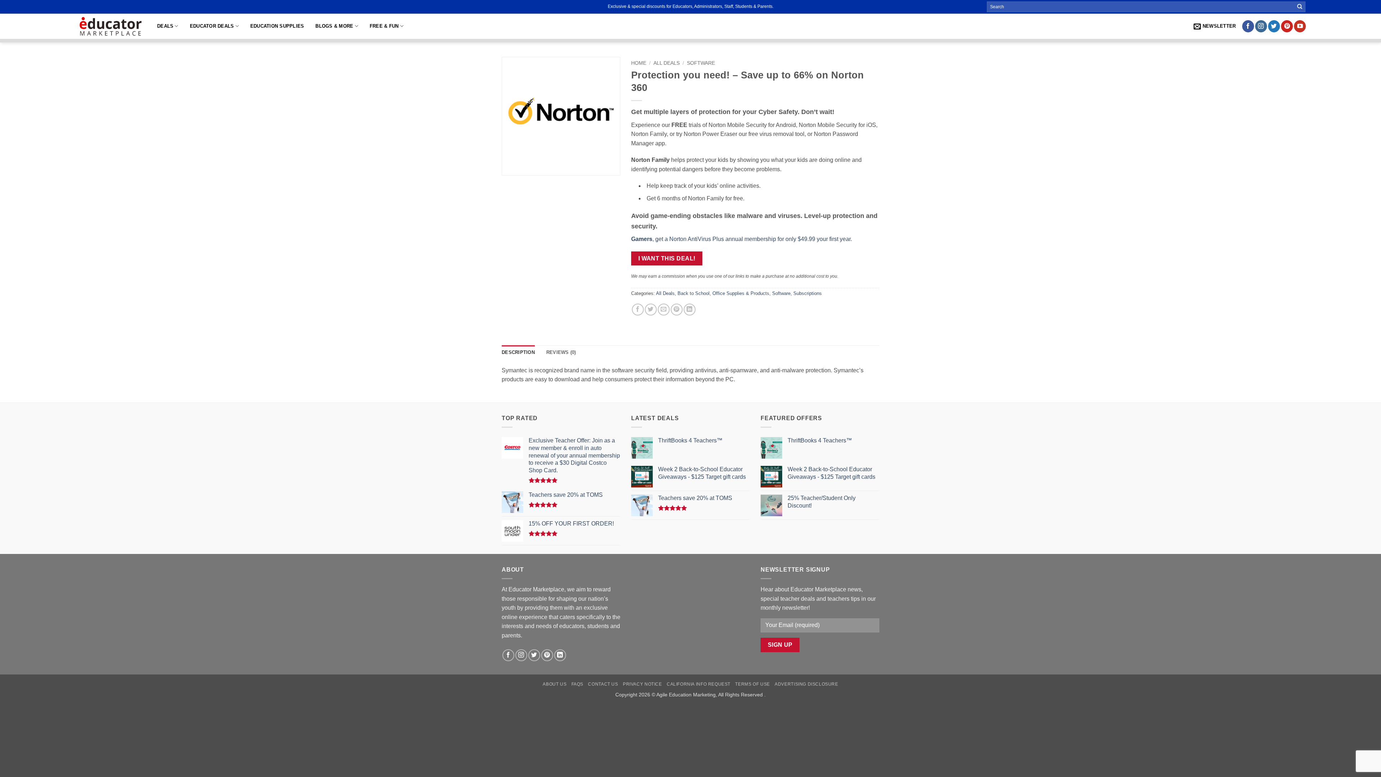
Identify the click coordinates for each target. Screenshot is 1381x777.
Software (701, 63)
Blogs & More (334, 26)
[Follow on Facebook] (1248, 26)
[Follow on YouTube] (1300, 26)
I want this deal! (667, 258)
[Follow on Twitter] (1274, 26)
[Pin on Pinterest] (677, 309)
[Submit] (1299, 6)
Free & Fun (384, 26)
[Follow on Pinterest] (1287, 26)
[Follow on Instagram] (1261, 26)
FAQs (577, 684)
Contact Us (603, 684)
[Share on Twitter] (651, 309)
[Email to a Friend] (664, 309)
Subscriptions (807, 293)
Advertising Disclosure (806, 684)
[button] (1215, 26)
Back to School (694, 293)
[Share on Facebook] (638, 309)
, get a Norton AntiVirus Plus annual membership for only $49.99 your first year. (741, 239)
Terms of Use (752, 684)
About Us (554, 684)
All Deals (666, 63)
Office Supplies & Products (740, 293)
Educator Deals (212, 26)
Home (638, 63)
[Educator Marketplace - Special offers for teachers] (110, 26)
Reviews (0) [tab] (561, 352)
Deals (165, 26)
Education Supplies (277, 26)
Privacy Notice (642, 684)
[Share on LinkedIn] (690, 309)
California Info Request (698, 684)
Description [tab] (518, 352)
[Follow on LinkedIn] (560, 655)
